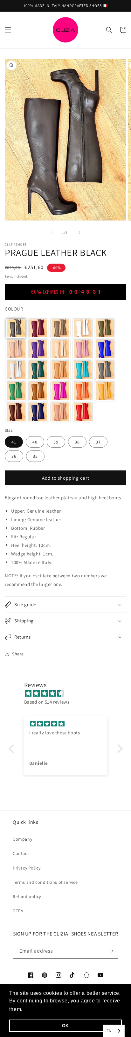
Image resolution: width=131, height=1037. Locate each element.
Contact (21, 853)
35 (35, 456)
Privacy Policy (26, 868)
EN (109, 1031)
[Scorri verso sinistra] (52, 233)
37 (98, 442)
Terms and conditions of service (45, 882)
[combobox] (114, 1031)
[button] (8, 30)
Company (22, 839)
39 (56, 442)
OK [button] (65, 1025)
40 (35, 442)
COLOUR (14, 309)
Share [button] (18, 654)
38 (77, 442)
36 (14, 456)
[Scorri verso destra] (79, 233)
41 (13, 442)
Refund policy (27, 896)
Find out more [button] (42, 1009)
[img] (69, 693)
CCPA (18, 911)
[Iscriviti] (111, 951)
